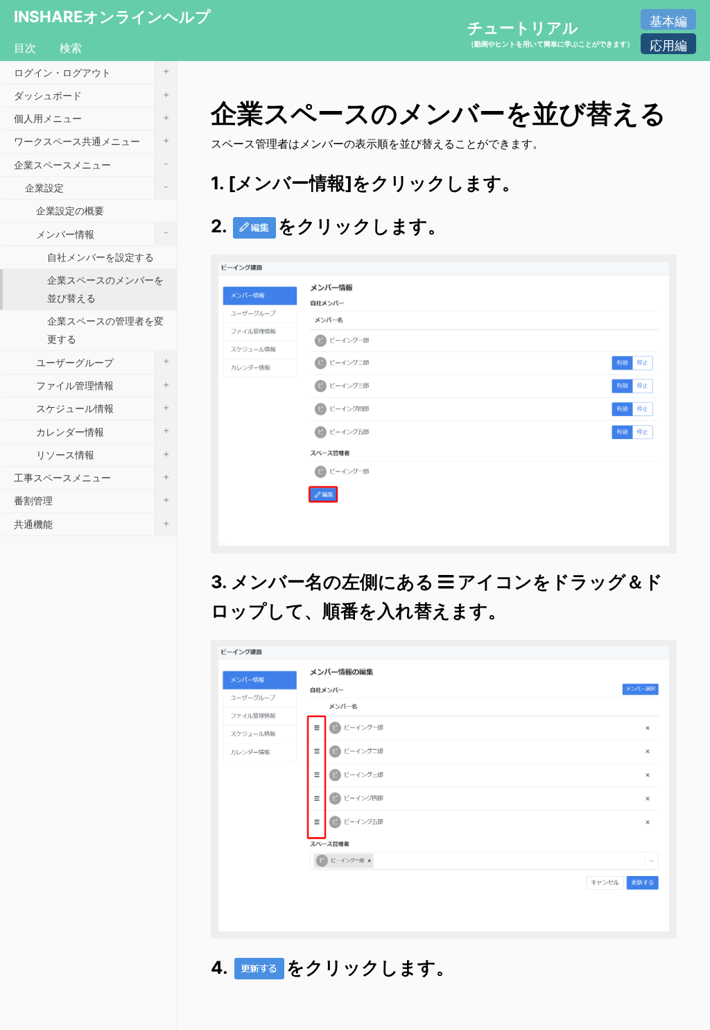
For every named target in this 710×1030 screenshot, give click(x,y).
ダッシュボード (91, 94)
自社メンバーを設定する (100, 257)
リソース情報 (102, 454)
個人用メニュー (91, 117)
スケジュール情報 (102, 407)
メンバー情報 (102, 232)
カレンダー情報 (102, 430)
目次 (25, 48)
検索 (71, 48)
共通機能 (91, 523)
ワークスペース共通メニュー (91, 140)
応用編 (668, 45)
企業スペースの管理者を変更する (105, 330)
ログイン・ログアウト (91, 71)
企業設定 (96, 187)
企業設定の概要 (70, 210)
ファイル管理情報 (102, 384)
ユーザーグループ (102, 361)
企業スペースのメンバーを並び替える (105, 289)
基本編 (668, 21)
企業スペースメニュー (91, 164)
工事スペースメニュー (91, 476)
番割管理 (91, 499)
